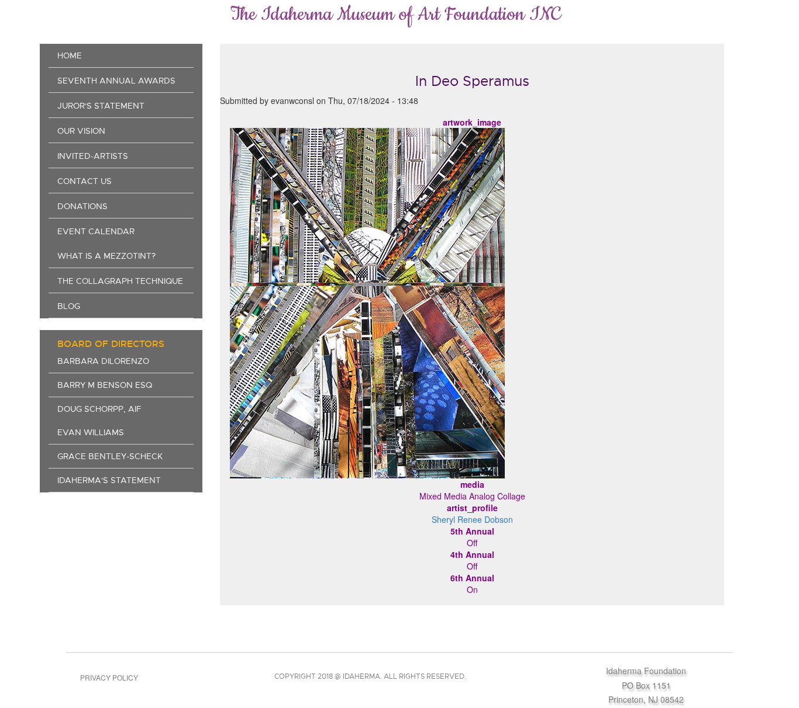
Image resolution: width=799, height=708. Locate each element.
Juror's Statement (100, 105)
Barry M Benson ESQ (104, 385)
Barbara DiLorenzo (103, 361)
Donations (82, 206)
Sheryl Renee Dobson (472, 519)
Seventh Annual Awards (116, 80)
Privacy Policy (109, 677)
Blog (68, 306)
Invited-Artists (92, 156)
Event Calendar (96, 231)
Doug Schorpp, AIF (99, 409)
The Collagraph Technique (120, 281)
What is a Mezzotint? (106, 256)
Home (69, 55)
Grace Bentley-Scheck (110, 456)
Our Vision (81, 131)
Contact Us (84, 181)
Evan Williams (90, 432)
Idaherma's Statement (109, 480)
